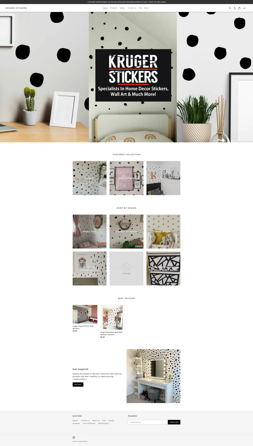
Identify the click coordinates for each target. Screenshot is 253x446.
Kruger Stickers (16, 8)
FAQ (104, 420)
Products (76, 423)
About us (95, 420)
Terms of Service (89, 423)
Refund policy (103, 423)
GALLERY (78, 384)
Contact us (85, 420)
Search (75, 420)
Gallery (111, 420)
